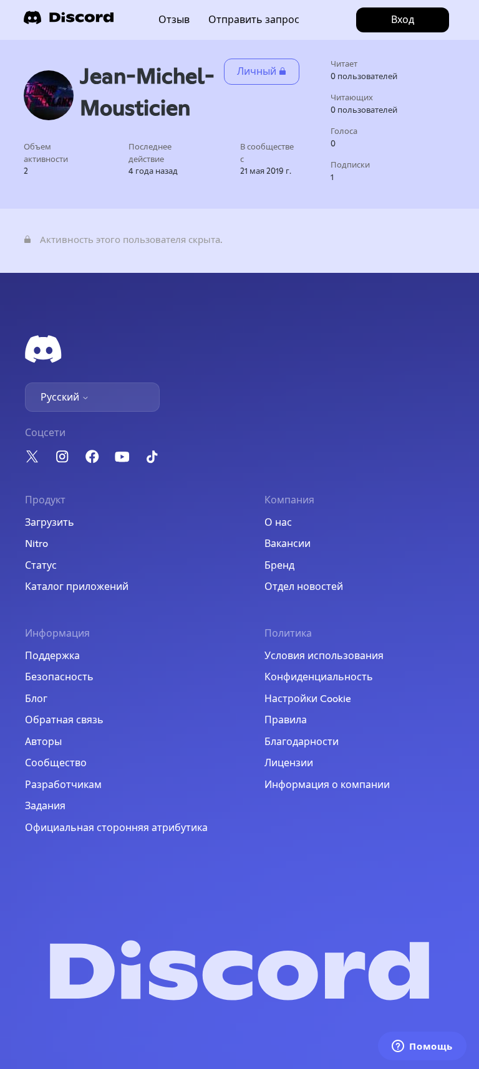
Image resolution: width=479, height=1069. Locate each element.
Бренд (279, 566)
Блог (36, 699)
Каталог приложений (76, 587)
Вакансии (287, 544)
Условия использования (324, 656)
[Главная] (69, 21)
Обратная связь (64, 720)
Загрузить (49, 523)
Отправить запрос (253, 20)
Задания (45, 806)
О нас (278, 523)
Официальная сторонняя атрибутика (116, 828)
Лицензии (288, 763)
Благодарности (301, 742)
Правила (285, 720)
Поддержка (52, 656)
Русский (61, 397)
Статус (41, 566)
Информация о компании (327, 785)
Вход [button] (402, 20)
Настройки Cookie (307, 699)
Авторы (43, 742)
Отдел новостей (303, 587)
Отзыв (174, 20)
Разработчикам (63, 785)
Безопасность (59, 677)
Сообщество (56, 763)
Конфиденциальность (318, 677)
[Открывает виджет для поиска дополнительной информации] (422, 1047)
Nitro (36, 544)
